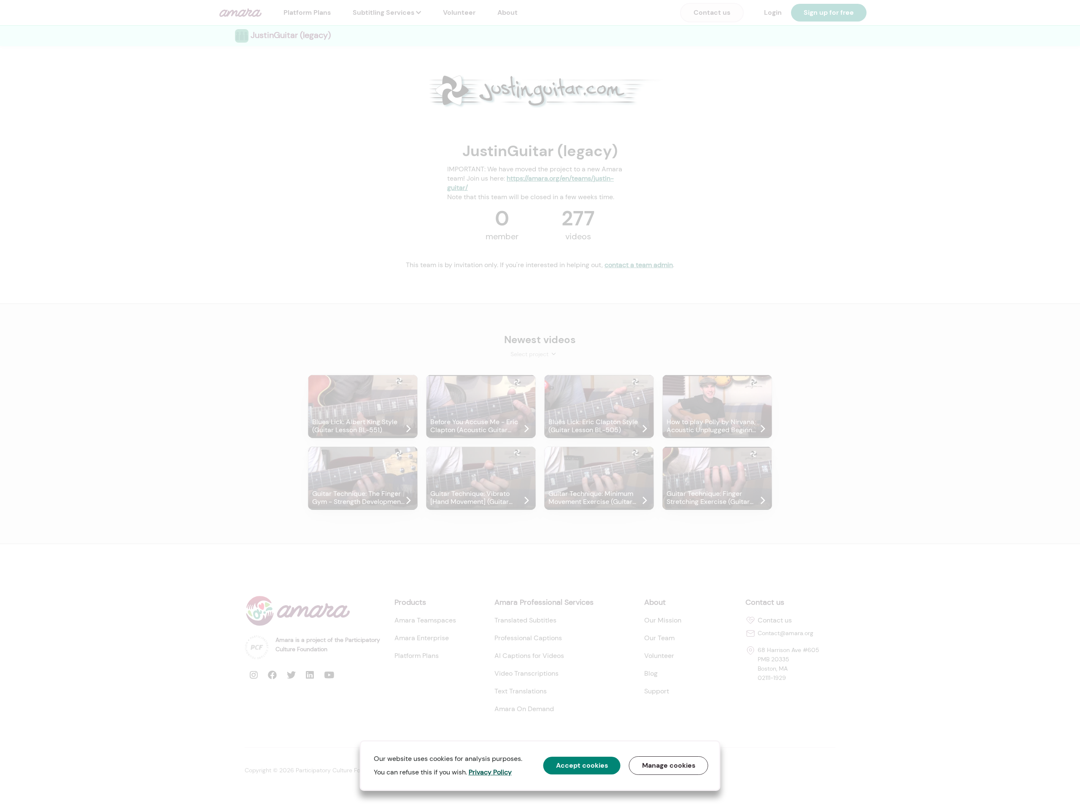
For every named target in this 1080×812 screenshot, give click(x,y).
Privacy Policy (490, 772)
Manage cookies (668, 765)
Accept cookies (582, 765)
